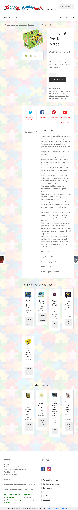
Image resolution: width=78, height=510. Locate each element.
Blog (15, 17)
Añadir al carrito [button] (29, 322)
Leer (5, 17)
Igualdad (46, 496)
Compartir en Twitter (30, 118)
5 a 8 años (59, 91)
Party (67, 96)
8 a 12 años (66, 91)
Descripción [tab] (29, 132)
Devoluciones (47, 488)
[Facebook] (43, 469)
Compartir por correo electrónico (65, 119)
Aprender (37, 9)
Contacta (46, 500)
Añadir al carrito (57, 79)
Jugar (26, 9)
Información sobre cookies (52, 492)
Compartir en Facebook (42, 118)
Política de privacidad (50, 480)
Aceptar (64, 508)
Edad (16, 9)
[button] (40, 31)
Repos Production (60, 98)
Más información (53, 508)
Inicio (6, 9)
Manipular (50, 9)
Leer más (55, 324)
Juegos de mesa (21, 25)
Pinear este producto (54, 118)
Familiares (31, 25)
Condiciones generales (51, 484)
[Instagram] (49, 469)
